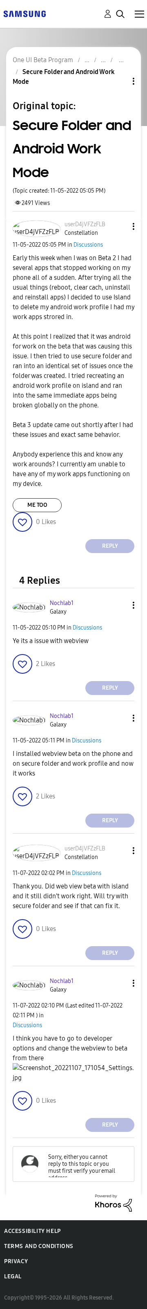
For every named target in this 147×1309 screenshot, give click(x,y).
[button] (120, 226)
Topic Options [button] (119, 81)
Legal (13, 1276)
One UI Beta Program (43, 60)
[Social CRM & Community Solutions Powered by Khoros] (113, 1202)
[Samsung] (24, 13)
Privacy (16, 1261)
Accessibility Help (32, 1231)
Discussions (88, 244)
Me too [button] (37, 505)
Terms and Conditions (39, 1246)
